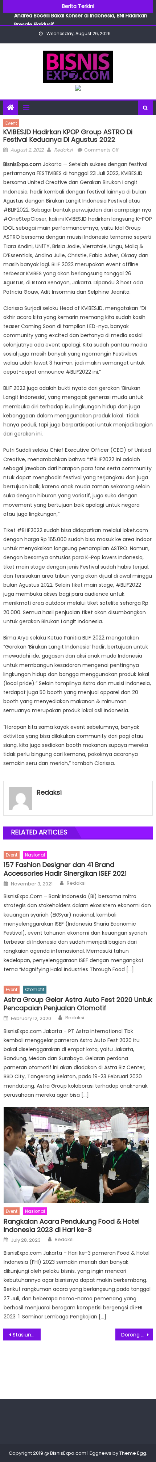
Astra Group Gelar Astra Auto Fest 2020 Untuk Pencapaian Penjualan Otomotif (78, 1003)
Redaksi (63, 149)
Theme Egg (132, 1453)
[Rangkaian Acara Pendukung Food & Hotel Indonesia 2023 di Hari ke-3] (78, 1155)
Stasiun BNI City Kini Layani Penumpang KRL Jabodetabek (27, 1334)
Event (11, 123)
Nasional (35, 855)
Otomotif (34, 989)
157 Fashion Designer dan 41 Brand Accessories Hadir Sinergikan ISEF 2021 (65, 868)
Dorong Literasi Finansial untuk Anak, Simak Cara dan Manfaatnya (137, 1334)
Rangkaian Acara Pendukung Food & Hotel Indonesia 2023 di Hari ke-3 (72, 1225)
